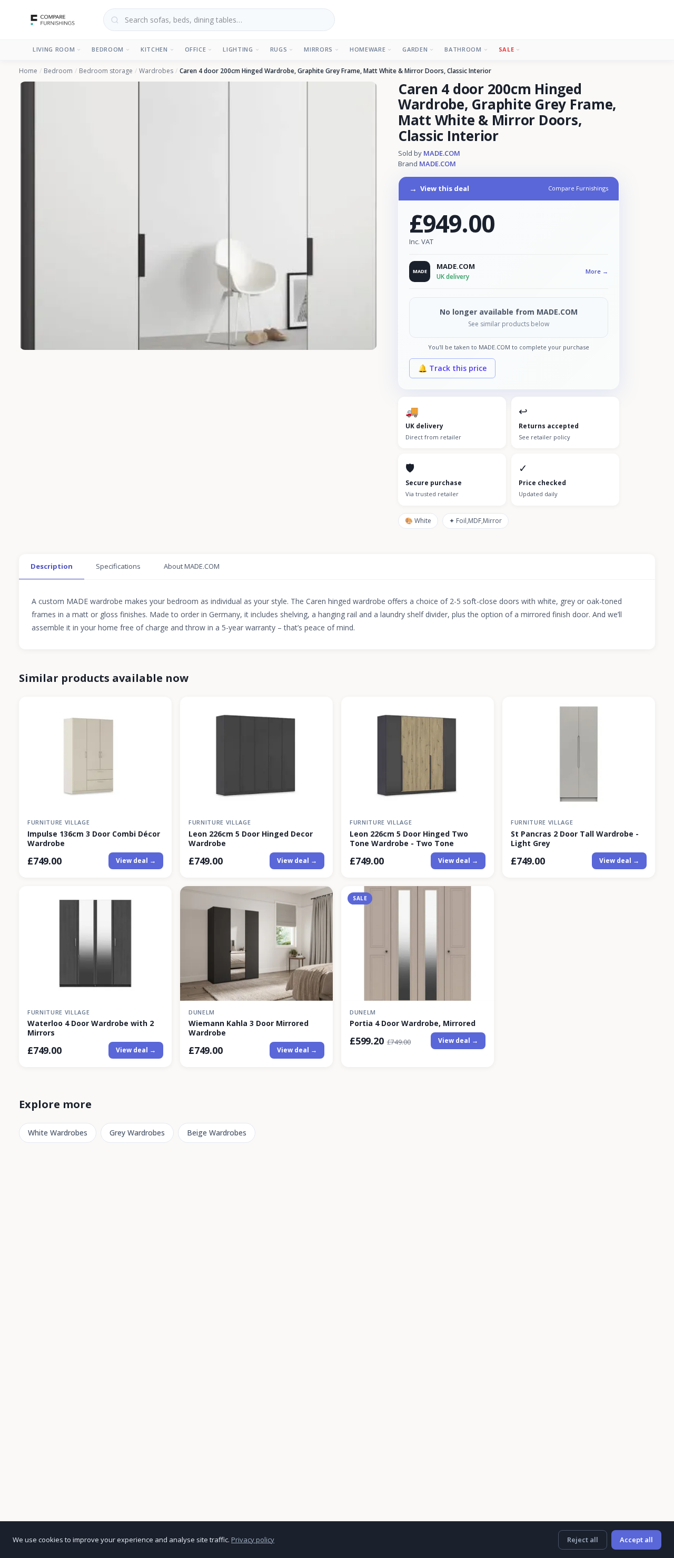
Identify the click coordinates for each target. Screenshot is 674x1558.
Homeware (367, 49)
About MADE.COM (192, 566)
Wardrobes (156, 71)
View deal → (136, 860)
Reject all (582, 1539)
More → (597, 271)
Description (52, 566)
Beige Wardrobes (216, 1133)
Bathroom (462, 49)
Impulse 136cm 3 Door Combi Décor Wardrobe (93, 838)
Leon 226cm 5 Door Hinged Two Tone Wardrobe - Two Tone (409, 838)
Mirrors (318, 49)
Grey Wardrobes (137, 1133)
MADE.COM (441, 153)
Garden (415, 49)
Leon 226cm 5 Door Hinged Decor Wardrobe (251, 838)
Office (195, 49)
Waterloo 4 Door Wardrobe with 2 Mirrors (90, 1028)
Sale (506, 49)
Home (28, 71)
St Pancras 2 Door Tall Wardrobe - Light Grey (575, 838)
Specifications (118, 566)
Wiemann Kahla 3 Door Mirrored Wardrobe (249, 1028)
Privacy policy (252, 1539)
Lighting (238, 49)
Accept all (636, 1539)
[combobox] (219, 19)
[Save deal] (157, 710)
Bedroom (108, 49)
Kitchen (154, 49)
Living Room (54, 49)
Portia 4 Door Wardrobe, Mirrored (412, 1023)
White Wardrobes (57, 1133)
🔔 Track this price (452, 368)
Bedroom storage (106, 71)
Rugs (279, 49)
